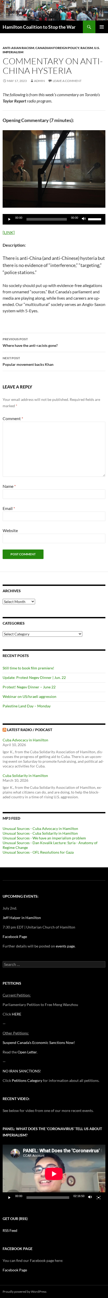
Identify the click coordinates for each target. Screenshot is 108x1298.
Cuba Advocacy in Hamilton (25, 740)
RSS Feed (10, 1230)
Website (10, 530)
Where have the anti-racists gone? (30, 342)
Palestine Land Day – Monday (27, 706)
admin (39, 81)
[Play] (9, 219)
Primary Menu (101, 27)
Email (9, 508)
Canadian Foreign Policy (57, 48)
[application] (54, 219)
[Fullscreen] (98, 1197)
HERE (16, 1014)
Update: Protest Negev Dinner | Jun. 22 (34, 677)
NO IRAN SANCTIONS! (22, 1071)
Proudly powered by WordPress (24, 1292)
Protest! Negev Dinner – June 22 (29, 687)
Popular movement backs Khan (28, 361)
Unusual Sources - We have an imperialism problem (44, 838)
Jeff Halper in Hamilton (22, 917)
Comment (13, 418)
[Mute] (84, 219)
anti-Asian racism (18, 48)
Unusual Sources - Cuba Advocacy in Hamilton (40, 828)
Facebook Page (15, 936)
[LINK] (9, 232)
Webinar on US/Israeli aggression (29, 696)
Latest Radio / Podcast (29, 729)
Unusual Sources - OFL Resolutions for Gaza (38, 852)
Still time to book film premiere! (28, 668)
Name (9, 486)
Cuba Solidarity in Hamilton (25, 775)
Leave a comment (67, 81)
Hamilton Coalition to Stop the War (39, 27)
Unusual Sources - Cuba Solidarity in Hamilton (40, 833)
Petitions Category (27, 1080)
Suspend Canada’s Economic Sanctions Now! (39, 1042)
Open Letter (27, 1052)
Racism (86, 48)
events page (65, 946)
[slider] (95, 218)
